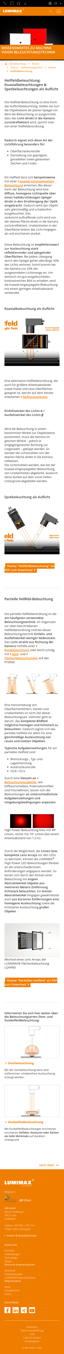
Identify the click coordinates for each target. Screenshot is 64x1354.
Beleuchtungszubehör (20, 782)
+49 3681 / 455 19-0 (24, 1225)
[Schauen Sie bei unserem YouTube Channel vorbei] (32, 1310)
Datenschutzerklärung (32, 1330)
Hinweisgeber (32, 1341)
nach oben (46, 1165)
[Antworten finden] (51, 11)
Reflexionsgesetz (34, 397)
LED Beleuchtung (17, 63)
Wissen (35, 63)
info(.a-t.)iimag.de (21, 1229)
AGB (32, 1334)
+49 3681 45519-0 (5, 3)
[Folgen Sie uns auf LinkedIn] (16, 1310)
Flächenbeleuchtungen (21, 658)
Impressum (32, 1327)
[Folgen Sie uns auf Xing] (24, 1310)
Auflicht (52, 67)
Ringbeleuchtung (16, 650)
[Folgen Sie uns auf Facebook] (7, 1310)
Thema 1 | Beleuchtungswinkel (26, 67)
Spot (14, 654)
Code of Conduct (32, 1337)
